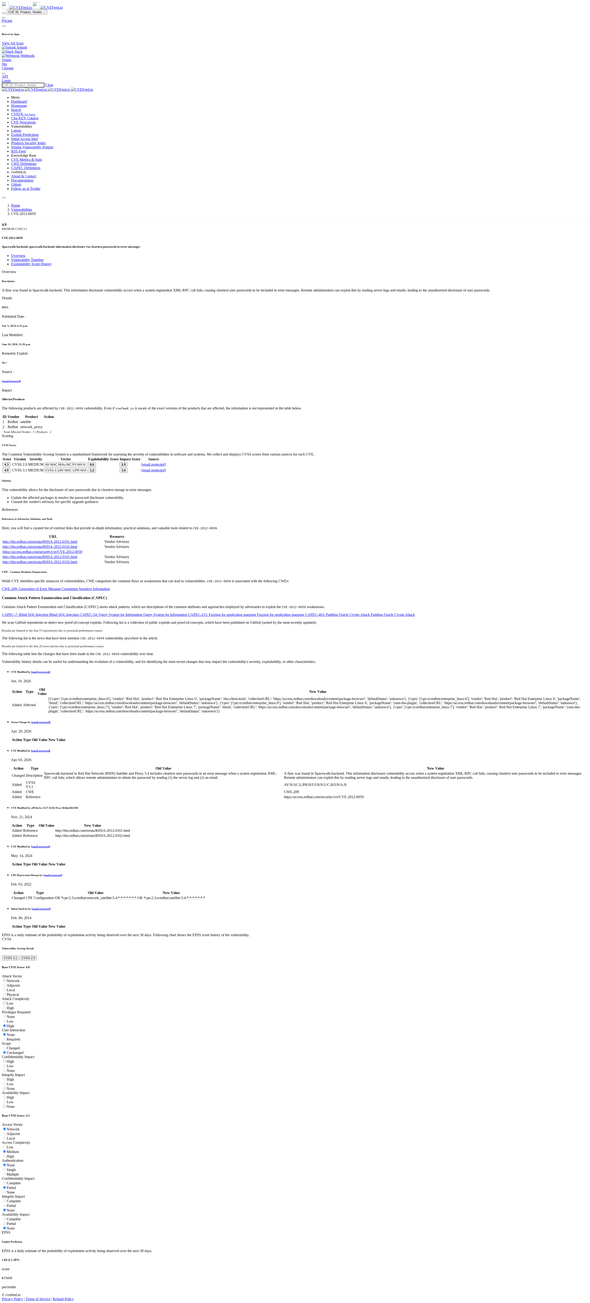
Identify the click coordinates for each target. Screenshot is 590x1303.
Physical (13, 995)
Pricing (7, 21)
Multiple (13, 1174)
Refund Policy (63, 1299)
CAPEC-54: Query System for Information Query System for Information (134, 615)
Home (15, 205)
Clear (49, 85)
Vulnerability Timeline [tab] (27, 260)
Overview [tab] (18, 256)
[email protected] (11, 381)
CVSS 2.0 (28, 958)
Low (10, 1003)
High (10, 1008)
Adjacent (13, 985)
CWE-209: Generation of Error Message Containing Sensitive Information (56, 589)
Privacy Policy (12, 1299)
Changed (13, 1048)
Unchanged (15, 1053)
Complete (14, 1183)
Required (13, 1039)
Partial (11, 1188)
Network (13, 981)
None (11, 1017)
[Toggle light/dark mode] (4, 73)
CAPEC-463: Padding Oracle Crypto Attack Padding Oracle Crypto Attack (360, 615)
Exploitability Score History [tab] (31, 264)
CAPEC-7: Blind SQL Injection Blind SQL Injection (41, 615)
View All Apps (13, 43)
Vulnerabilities (21, 210)
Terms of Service (38, 1299)
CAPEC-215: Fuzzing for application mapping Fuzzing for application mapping (246, 615)
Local (11, 990)
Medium (13, 1152)
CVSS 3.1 (10, 958)
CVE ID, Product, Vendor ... (26, 12)
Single (11, 1170)
